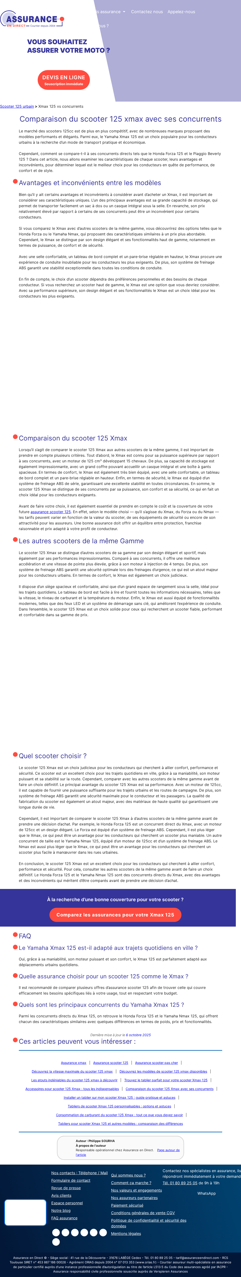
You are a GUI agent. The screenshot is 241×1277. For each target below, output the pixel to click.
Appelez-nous (181, 11)
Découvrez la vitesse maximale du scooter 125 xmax (72, 1071)
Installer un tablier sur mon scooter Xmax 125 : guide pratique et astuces (119, 1097)
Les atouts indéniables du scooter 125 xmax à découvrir (74, 1080)
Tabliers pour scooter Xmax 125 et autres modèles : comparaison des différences (120, 1124)
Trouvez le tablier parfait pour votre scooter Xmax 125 (166, 1080)
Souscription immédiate (63, 80)
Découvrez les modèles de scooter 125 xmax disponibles (163, 1071)
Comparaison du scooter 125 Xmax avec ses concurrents (169, 1089)
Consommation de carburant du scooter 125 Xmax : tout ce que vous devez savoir (119, 1115)
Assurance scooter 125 (110, 1063)
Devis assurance (106, 11)
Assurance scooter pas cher (156, 1063)
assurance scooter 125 (51, 511)
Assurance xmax (73, 1063)
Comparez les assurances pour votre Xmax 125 (115, 915)
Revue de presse (66, 1188)
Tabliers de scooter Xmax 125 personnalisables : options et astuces (119, 1106)
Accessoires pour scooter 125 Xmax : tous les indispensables (72, 1089)
